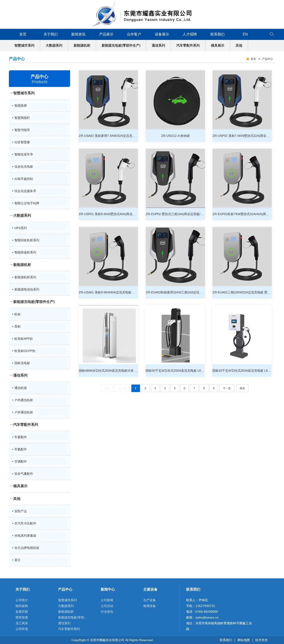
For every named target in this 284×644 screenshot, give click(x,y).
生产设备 (149, 600)
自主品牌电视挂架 (26, 548)
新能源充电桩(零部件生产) (121, 45)
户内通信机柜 (23, 400)
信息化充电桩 (23, 166)
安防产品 (20, 511)
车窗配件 (20, 437)
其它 (17, 560)
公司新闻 (107, 600)
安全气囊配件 (23, 473)
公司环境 (22, 629)
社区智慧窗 (22, 142)
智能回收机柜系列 (26, 240)
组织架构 (22, 606)
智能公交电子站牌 (26, 203)
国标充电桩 (22, 363)
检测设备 (149, 606)
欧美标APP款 (23, 338)
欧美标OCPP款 (25, 351)
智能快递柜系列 (25, 252)
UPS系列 (20, 228)
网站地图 (243, 640)
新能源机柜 (82, 45)
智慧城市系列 (24, 45)
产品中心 (267, 59)
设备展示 (162, 34)
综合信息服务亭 (25, 191)
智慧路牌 (20, 105)
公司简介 (22, 600)
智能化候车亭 (23, 154)
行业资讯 (107, 611)
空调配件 (20, 461)
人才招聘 (190, 34)
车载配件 (20, 449)
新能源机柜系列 (25, 277)
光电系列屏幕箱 (25, 535)
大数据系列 (54, 45)
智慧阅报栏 (22, 118)
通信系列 (158, 45)
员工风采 (22, 623)
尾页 (242, 388)
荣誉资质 (22, 617)
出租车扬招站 (23, 179)
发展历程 (22, 611)
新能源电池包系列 (26, 289)
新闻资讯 (78, 34)
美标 (17, 326)
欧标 (17, 314)
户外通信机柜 (23, 412)
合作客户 (134, 34)
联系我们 (217, 34)
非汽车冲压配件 (25, 523)
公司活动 (107, 606)
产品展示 (106, 34)
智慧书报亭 (22, 130)
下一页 (227, 388)
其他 (239, 45)
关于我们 (50, 34)
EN (245, 34)
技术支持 (261, 640)
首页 (22, 34)
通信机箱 (20, 388)
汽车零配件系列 (188, 45)
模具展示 (217, 45)
